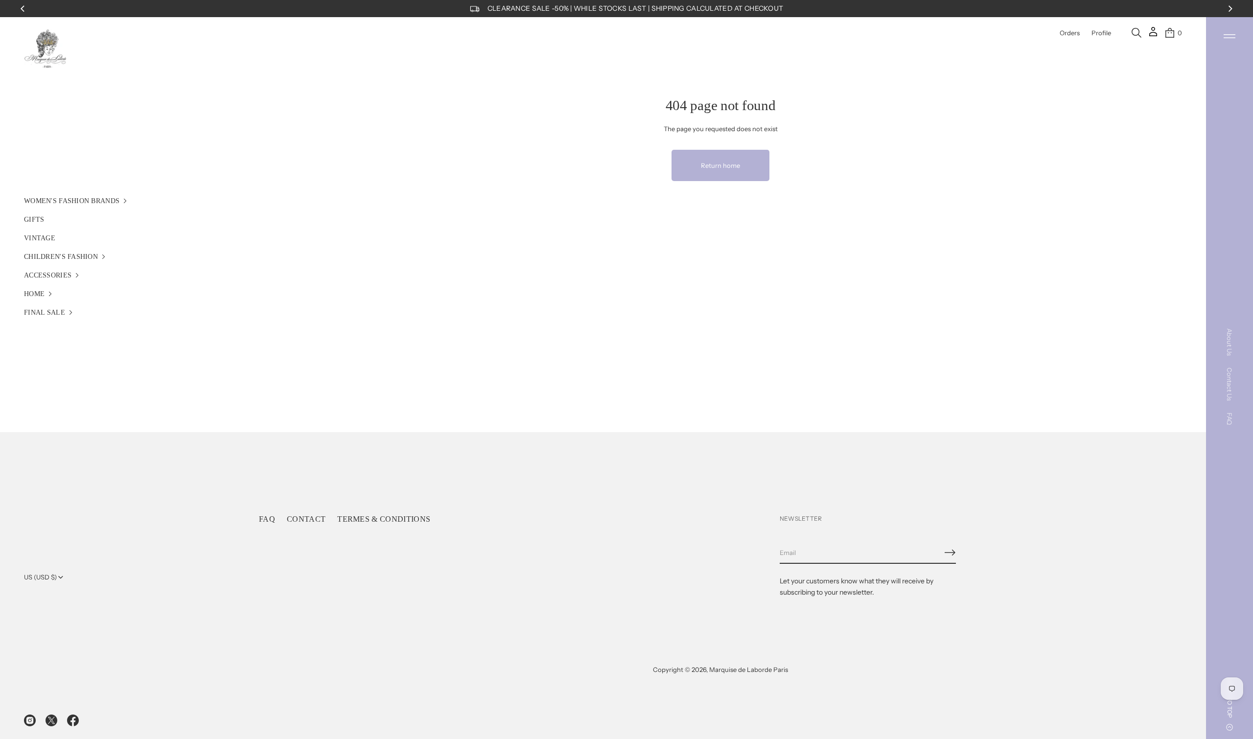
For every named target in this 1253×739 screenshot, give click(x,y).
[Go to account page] (1153, 35)
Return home (720, 165)
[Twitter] (51, 720)
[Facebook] (73, 720)
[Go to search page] (1136, 33)
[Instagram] (30, 720)
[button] (1136, 33)
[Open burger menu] (1229, 36)
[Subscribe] (950, 552)
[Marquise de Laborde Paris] (45, 49)
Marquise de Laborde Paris (748, 669)
